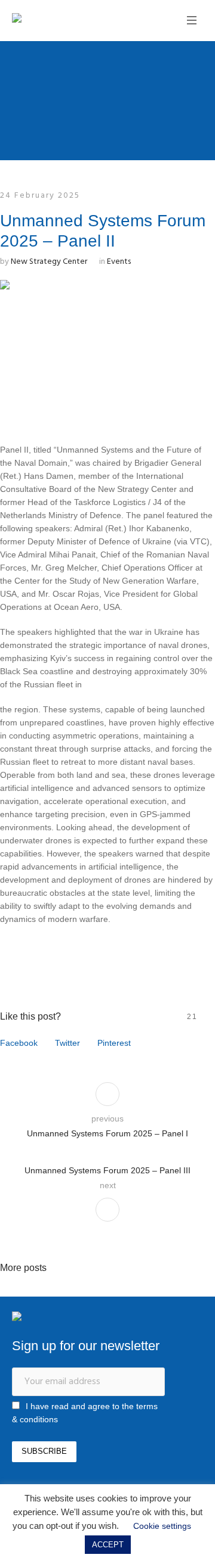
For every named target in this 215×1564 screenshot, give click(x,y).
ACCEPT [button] (108, 1544)
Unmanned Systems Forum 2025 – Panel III (107, 1170)
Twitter (67, 1043)
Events (119, 262)
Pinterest (114, 1043)
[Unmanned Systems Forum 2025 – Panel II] (107, 351)
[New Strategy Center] (57, 19)
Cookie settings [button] (162, 1526)
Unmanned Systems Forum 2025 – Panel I (107, 1133)
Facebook (19, 1043)
